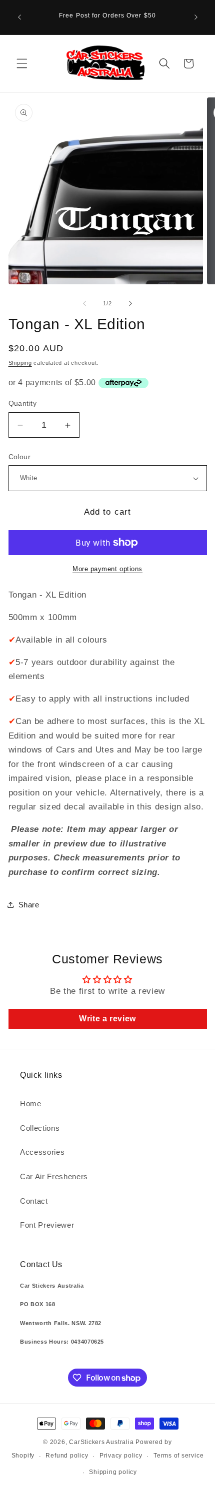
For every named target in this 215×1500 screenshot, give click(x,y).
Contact (34, 1201)
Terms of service (179, 1455)
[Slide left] (85, 303)
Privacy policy (121, 1455)
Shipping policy (113, 1472)
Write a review (107, 1018)
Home (31, 1103)
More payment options (107, 569)
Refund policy (67, 1455)
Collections (40, 1128)
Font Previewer (47, 1225)
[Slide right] (131, 303)
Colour (19, 457)
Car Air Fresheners (54, 1176)
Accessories (42, 1152)
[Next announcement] (196, 17)
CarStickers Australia (101, 1442)
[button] (22, 63)
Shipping (20, 363)
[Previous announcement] (19, 17)
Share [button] (29, 904)
